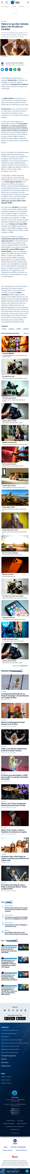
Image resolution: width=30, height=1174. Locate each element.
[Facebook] (10, 69)
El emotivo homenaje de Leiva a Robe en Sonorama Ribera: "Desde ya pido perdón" (14, 887)
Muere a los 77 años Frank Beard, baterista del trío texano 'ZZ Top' (13, 805)
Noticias (4, 1059)
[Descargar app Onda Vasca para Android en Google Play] (9, 1018)
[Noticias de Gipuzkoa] (18, 1147)
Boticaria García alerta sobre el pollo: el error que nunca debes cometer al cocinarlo (16, 909)
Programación (6, 1066)
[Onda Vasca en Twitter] (4, 1010)
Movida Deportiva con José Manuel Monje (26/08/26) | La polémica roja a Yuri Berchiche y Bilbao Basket (9, 991)
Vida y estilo (8, 906)
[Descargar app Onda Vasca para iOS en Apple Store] (21, 1018)
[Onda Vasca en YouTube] (13, 1010)
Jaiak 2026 (21, 6)
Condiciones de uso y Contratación (15, 1126)
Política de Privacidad (9, 1123)
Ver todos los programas (8, 1056)
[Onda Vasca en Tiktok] (25, 1010)
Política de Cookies (22, 1123)
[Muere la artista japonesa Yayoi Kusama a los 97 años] (15, 710)
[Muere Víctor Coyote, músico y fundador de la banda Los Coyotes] (15, 818)
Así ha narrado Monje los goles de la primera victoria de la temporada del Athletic (9, 950)
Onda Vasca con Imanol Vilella (10, 1049)
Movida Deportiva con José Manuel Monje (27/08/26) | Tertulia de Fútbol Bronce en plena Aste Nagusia (8, 964)
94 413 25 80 (16, 1101)
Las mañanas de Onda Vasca (9, 1030)
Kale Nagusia (5, 1036)
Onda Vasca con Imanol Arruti (10, 1046)
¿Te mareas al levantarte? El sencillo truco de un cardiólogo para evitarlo (16, 918)
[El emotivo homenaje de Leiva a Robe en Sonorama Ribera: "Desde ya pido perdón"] (15, 873)
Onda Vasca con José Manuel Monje (11, 1040)
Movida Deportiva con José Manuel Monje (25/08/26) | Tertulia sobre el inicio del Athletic (9, 977)
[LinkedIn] (6, 69)
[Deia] (6, 1147)
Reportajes (5, 1062)
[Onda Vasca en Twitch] (21, 1010)
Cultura (3, 691)
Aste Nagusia (5, 6)
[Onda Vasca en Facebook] (9, 1010)
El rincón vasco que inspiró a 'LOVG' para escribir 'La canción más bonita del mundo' (14, 777)
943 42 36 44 (16, 1106)
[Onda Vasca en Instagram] (17, 1010)
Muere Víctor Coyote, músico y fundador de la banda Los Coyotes (14, 831)
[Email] (19, 69)
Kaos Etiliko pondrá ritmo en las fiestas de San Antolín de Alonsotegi (16, 933)
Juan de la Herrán (6, 1077)
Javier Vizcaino (5, 1080)
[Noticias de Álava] (8, 1150)
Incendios (13, 6)
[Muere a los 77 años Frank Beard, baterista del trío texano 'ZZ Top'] (15, 792)
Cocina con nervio (6, 1083)
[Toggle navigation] (2, 2)
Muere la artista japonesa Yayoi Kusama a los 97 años (13, 723)
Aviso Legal (20, 1120)
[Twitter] (2, 69)
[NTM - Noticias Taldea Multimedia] (15, 1141)
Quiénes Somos (11, 1120)
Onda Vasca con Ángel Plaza (9, 1052)
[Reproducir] (20, 947)
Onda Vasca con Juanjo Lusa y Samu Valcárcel (14, 1043)
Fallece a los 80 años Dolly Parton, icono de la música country (14, 750)
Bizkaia (7, 930)
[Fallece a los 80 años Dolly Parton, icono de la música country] (15, 737)
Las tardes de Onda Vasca (9, 1033)
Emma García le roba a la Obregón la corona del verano (16, 925)
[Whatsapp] (14, 69)
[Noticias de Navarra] (21, 1150)
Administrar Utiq (15, 1129)
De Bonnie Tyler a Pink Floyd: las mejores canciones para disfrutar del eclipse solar (15, 858)
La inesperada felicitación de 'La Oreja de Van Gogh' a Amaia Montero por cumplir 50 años (15, 696)
